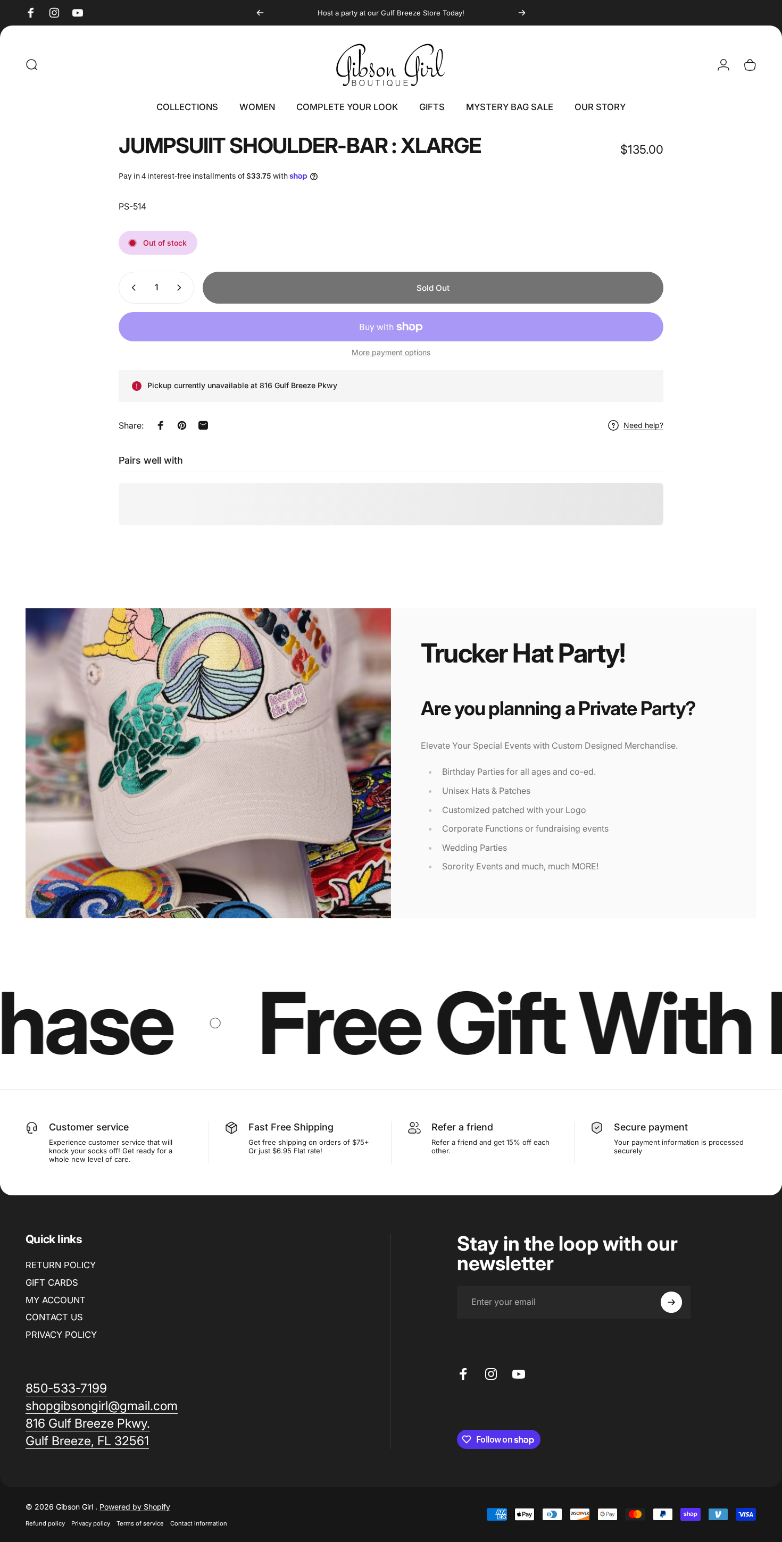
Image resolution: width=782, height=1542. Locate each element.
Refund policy (45, 1523)
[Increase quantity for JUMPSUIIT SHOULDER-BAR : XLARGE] (181, 287)
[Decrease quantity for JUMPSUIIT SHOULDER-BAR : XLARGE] (131, 287)
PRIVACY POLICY (61, 1334)
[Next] (522, 13)
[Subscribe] (671, 1302)
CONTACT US (54, 1317)
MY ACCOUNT (56, 1299)
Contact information (198, 1523)
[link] (102, 1406)
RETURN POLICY (61, 1265)
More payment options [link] (391, 352)
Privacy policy (90, 1523)
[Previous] (260, 13)
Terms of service (140, 1523)
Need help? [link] (643, 425)
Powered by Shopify (134, 1506)
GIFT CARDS (52, 1282)
